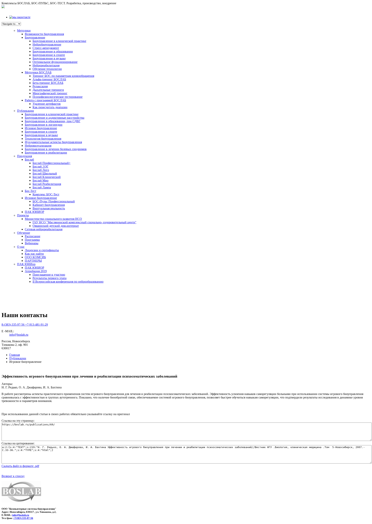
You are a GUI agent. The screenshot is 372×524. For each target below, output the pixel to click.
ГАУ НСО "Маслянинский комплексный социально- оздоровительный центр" (84, 222)
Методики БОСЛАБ (38, 72)
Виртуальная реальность (49, 208)
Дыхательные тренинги (48, 89)
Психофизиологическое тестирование (58, 96)
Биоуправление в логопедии (43, 124)
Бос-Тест (30, 191)
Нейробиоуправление (47, 44)
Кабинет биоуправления (49, 205)
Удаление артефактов (47, 103)
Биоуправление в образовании (53, 51)
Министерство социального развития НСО (53, 218)
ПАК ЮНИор (26, 264)
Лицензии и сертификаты (42, 250)
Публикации (25, 110)
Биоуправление (35, 37)
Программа (32, 239)
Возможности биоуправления (44, 34)
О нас (21, 246)
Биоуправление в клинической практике (59, 41)
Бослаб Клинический (47, 177)
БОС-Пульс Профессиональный (54, 201)
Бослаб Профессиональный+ (52, 163)
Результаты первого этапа (49, 278)
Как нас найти (34, 253)
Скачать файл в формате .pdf (20, 466)
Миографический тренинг (50, 93)
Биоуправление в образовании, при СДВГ (52, 121)
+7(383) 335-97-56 (23, 518)
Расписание (32, 236)
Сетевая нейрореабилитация (43, 229)
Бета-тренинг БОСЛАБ (48, 82)
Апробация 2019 (36, 271)
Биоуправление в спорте (49, 55)
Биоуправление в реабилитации (46, 152)
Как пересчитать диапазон (50, 107)
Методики (24, 30)
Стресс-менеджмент (46, 48)
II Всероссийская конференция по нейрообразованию (68, 281)
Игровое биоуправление (41, 128)
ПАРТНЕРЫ (33, 260)
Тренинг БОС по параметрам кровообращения (63, 75)
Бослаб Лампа (42, 187)
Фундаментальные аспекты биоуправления (53, 142)
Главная (14, 354)
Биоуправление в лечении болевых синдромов (56, 149)
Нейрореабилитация (46, 65)
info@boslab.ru (18, 334)
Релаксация (40, 86)
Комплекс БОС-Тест (46, 194)
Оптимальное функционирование (55, 62)
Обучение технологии (47, 69)
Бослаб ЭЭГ (40, 166)
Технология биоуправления (43, 138)
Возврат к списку (13, 476)
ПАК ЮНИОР (34, 211)
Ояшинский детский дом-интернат (56, 225)
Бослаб (29, 159)
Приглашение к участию (49, 274)
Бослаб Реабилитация (47, 184)
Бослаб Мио (40, 180)
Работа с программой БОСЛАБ (45, 100)
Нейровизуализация (38, 145)
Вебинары (31, 243)
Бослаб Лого (41, 170)
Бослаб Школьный (45, 173)
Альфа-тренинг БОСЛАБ (49, 79)
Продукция (24, 156)
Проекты (23, 215)
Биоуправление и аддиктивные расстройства (54, 117)
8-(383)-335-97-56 (13, 324)
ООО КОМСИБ (35, 257)
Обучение (23, 232)
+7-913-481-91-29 (36, 324)
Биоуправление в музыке (49, 58)
